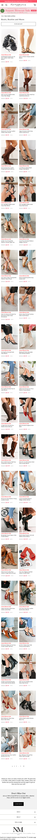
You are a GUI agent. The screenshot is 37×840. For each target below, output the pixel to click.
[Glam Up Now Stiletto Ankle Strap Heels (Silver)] (27, 666)
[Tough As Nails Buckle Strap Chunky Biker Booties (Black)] (9, 666)
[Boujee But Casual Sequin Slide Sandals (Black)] (9, 520)
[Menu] (3, 5)
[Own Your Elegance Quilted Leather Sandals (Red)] (27, 556)
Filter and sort (18, 23)
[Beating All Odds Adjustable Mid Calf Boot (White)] (27, 336)
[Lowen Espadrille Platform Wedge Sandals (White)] (27, 483)
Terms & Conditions (27, 833)
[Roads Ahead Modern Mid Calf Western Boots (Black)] (27, 520)
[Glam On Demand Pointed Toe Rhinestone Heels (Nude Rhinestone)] (9, 299)
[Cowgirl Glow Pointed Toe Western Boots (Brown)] (9, 410)
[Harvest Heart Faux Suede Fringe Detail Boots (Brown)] (9, 152)
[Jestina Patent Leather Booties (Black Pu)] (27, 703)
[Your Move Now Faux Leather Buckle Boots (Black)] (27, 593)
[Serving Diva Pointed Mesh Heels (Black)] (9, 336)
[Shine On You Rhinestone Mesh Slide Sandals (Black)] (27, 446)
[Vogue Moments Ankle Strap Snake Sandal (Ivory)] (27, 115)
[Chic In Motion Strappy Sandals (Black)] (27, 41)
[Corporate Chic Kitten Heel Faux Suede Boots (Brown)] (27, 79)
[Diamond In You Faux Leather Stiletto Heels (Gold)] (9, 115)
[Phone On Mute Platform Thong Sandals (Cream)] (9, 483)
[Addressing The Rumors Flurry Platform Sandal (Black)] (27, 373)
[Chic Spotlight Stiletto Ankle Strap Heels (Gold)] (27, 189)
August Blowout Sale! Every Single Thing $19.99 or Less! (16, 1)
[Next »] (24, 766)
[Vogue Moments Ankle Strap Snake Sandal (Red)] (9, 593)
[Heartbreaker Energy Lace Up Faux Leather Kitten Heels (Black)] (9, 41)
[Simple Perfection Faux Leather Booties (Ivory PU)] (9, 739)
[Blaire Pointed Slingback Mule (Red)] (27, 410)
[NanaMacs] (18, 4)
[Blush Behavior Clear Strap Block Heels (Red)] (9, 703)
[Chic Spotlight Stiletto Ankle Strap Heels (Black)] (9, 189)
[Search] (7, 5)
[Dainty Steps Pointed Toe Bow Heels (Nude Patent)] (27, 299)
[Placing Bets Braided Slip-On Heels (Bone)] (9, 373)
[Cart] (35, 5)
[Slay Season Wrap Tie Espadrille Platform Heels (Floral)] (9, 262)
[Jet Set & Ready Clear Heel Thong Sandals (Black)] (27, 629)
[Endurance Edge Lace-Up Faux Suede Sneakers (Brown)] (9, 629)
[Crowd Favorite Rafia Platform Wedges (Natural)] (27, 225)
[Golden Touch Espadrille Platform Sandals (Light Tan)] (9, 225)
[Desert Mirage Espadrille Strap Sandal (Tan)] (27, 262)
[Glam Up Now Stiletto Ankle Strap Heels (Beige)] (9, 79)
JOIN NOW (18, 804)
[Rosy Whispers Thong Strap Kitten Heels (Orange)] (27, 739)
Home (2, 16)
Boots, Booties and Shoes (10, 16)
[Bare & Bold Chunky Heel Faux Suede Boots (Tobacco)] (9, 446)
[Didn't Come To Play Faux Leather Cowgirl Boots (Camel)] (9, 556)
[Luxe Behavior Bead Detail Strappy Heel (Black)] (27, 152)
